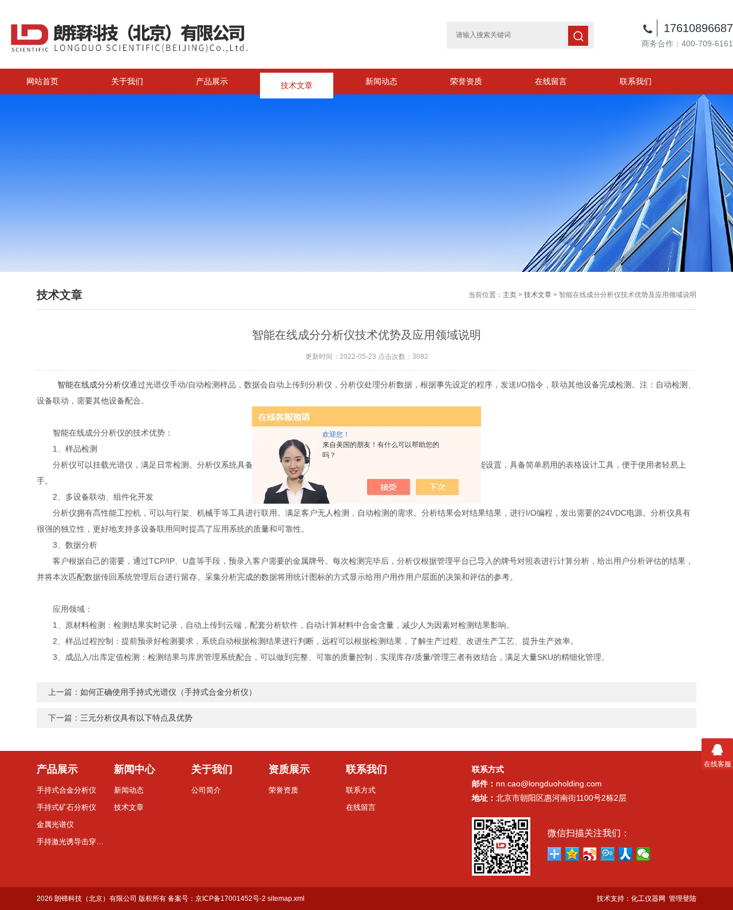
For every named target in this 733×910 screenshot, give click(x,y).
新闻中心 (134, 769)
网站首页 (42, 81)
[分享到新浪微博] (590, 854)
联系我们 (636, 81)
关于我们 (127, 81)
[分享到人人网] (625, 854)
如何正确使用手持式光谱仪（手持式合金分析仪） (168, 692)
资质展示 (289, 769)
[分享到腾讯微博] (608, 854)
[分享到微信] (643, 854)
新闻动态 (381, 81)
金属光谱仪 (55, 824)
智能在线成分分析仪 (93, 384)
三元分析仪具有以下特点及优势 (136, 717)
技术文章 (297, 81)
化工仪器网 (648, 899)
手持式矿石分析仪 (66, 807)
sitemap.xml (286, 899)
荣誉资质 (466, 81)
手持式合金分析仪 (66, 790)
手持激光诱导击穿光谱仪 (71, 841)
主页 (510, 295)
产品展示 (212, 81)
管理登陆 (682, 899)
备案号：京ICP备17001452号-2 (217, 899)
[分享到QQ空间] (572, 854)
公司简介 (206, 790)
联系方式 (361, 790)
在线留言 (551, 81)
